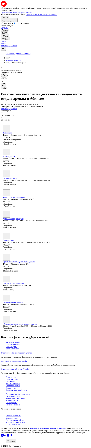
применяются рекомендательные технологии (48, 428)
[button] (3, 41)
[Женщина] (6, 128)
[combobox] (12, 70)
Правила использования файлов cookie (41, 15)
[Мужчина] (6, 152)
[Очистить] (4, 75)
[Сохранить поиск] (3, 85)
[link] (5, 35)
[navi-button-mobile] (3, 49)
